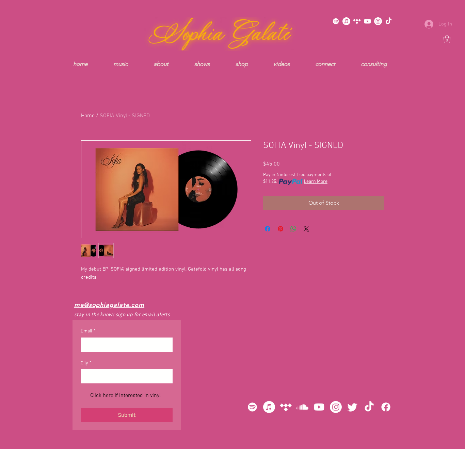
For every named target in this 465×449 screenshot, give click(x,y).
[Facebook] (386, 407)
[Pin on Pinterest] (280, 229)
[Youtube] (367, 21)
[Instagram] (378, 21)
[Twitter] (352, 407)
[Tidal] (357, 21)
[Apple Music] (346, 21)
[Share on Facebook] (267, 229)
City (86, 363)
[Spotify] (336, 21)
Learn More (315, 182)
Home (88, 116)
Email (88, 331)
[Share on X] (306, 229)
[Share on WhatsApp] (293, 229)
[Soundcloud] (302, 407)
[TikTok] (388, 21)
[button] (447, 39)
